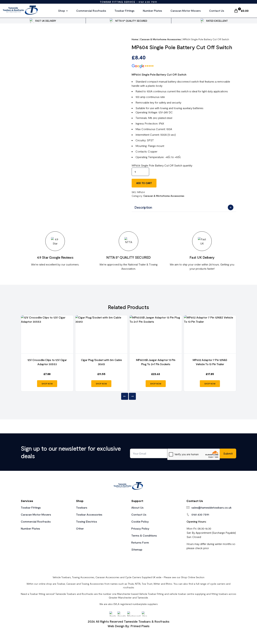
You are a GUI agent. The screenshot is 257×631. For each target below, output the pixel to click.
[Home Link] (128, 486)
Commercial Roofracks (91, 10)
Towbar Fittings (124, 10)
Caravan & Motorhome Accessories (160, 39)
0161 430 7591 (148, 1)
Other (80, 528)
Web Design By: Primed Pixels (128, 626)
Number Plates (152, 10)
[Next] (132, 396)
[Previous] (124, 396)
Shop (61, 10)
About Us (137, 507)
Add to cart (144, 183)
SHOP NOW (47, 383)
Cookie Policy (140, 521)
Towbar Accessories (89, 514)
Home (135, 39)
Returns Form (140, 542)
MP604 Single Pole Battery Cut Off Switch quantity (162, 165)
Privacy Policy (140, 528)
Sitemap (136, 549)
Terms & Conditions (144, 535)
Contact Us (216, 10)
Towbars (81, 507)
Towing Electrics (86, 521)
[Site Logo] (20, 10)
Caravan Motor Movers (185, 10)
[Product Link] (47, 334)
